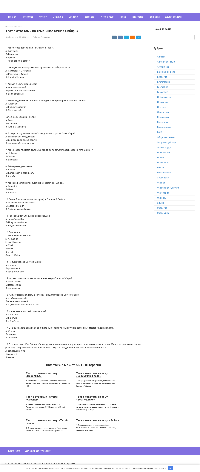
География (89, 17)
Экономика (163, 213)
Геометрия (162, 92)
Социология (163, 177)
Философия (163, 193)
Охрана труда (164, 147)
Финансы (162, 198)
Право (122, 17)
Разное (160, 167)
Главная (12, 17)
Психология (137, 17)
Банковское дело (166, 72)
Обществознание (166, 137)
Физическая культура (168, 187)
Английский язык (166, 61)
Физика (161, 182)
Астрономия (163, 67)
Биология (73, 17)
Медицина (58, 17)
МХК (159, 132)
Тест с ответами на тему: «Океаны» (42, 398)
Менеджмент (164, 127)
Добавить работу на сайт (37, 451)
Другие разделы (173, 17)
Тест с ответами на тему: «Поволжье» (42, 375)
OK (170, 468)
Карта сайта (14, 451)
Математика (163, 117)
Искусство (162, 102)
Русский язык (107, 17)
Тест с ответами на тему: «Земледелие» (92, 398)
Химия (160, 203)
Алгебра (161, 56)
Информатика (164, 97)
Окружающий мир (166, 142)
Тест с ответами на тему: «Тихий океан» (47, 422)
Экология (162, 208)
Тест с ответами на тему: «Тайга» (97, 420)
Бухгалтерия (163, 82)
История (43, 17)
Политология (163, 152)
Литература (27, 17)
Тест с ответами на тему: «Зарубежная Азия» (92, 375)
